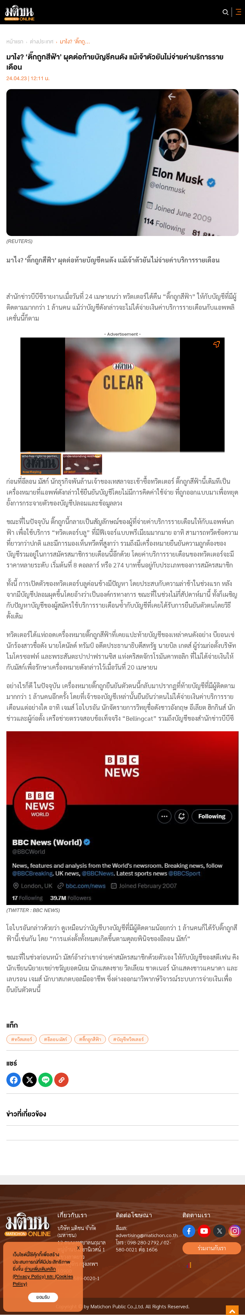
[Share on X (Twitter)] (29, 1080)
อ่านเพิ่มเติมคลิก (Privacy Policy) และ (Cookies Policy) (43, 1276)
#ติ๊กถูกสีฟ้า (90, 1039)
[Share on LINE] (45, 1080)
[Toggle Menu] (237, 12)
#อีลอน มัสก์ (55, 1039)
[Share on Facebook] (13, 1080)
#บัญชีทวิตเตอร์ (128, 1039)
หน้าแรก (14, 41)
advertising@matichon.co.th (147, 1235)
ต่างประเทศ (41, 41)
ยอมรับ (43, 1297)
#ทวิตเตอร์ (21, 1039)
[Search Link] (225, 12)
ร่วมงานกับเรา (212, 1248)
